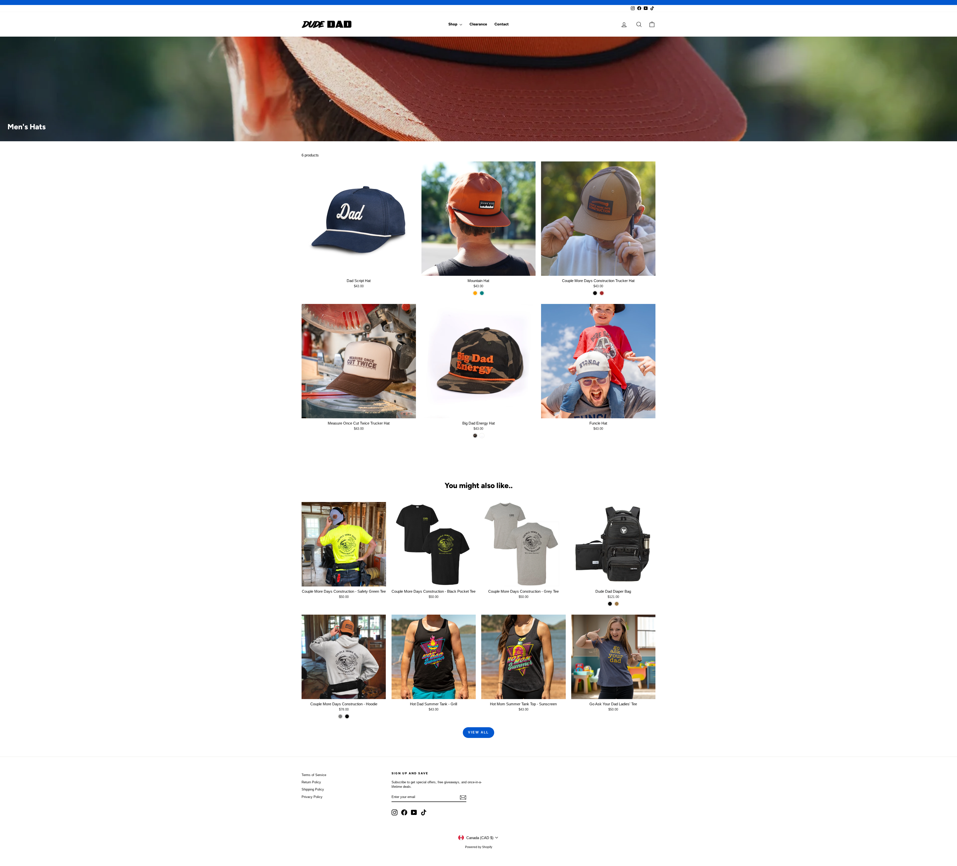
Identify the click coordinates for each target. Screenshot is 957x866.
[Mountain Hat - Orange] (475, 293)
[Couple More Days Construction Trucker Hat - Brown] (601, 293)
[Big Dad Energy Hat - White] (481, 435)
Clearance (478, 24)
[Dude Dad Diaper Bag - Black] (610, 603)
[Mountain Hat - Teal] (481, 293)
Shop (453, 24)
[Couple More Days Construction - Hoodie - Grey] (340, 716)
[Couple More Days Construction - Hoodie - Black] (347, 716)
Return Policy (311, 782)
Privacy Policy (312, 797)
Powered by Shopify (478, 847)
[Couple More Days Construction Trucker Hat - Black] (595, 293)
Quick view (359, 270)
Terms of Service (314, 775)
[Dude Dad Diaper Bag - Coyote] (616, 603)
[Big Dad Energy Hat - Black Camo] (475, 435)
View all (478, 732)
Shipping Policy (313, 789)
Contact (501, 24)
